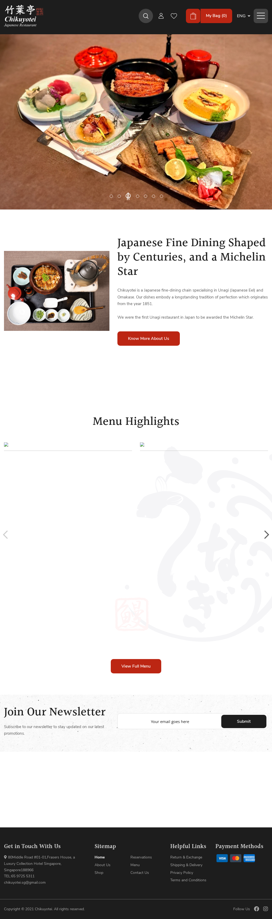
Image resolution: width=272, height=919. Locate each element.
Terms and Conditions (188, 880)
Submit (244, 721)
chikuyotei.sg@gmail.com (25, 882)
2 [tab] (119, 196)
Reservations (141, 857)
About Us (102, 864)
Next (266, 534)
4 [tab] (136, 196)
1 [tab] (111, 196)
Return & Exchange (186, 857)
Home (100, 857)
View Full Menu (136, 666)
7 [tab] (161, 196)
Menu (135, 864)
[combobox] (146, 16)
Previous (5, 534)
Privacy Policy (181, 872)
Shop (99, 872)
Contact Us (139, 872)
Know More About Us (148, 338)
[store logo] (23, 16)
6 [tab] (153, 196)
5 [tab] (145, 196)
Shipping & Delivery (186, 864)
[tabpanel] (136, 122)
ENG (242, 16)
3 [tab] (127, 196)
